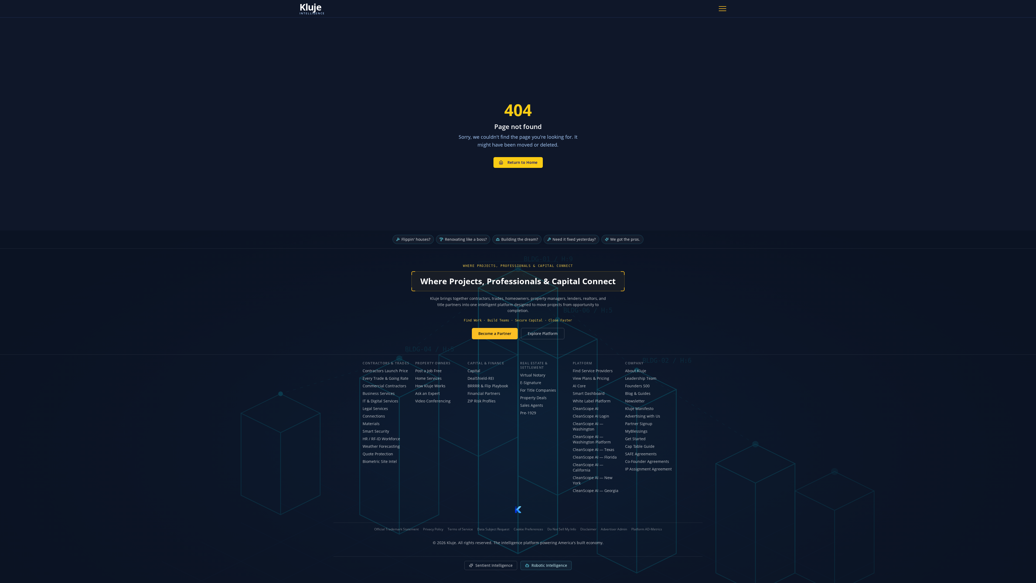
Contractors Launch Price (385, 370)
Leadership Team (640, 378)
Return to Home (522, 162)
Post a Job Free (428, 370)
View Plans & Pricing (591, 378)
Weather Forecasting (381, 446)
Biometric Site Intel (380, 461)
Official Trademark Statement (396, 529)
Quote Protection (378, 453)
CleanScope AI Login (591, 416)
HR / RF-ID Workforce (381, 438)
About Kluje (635, 370)
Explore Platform (543, 333)
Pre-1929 (528, 412)
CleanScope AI (585, 408)
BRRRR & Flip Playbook (488, 385)
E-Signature (530, 382)
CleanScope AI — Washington (588, 426)
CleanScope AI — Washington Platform (592, 439)
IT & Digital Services (380, 401)
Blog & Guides (637, 393)
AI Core (579, 385)
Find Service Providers (593, 370)
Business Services (379, 393)
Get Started (635, 438)
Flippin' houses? (415, 239)
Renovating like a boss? (466, 239)
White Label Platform (592, 401)
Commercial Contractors (384, 385)
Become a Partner (494, 333)
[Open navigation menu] (722, 8)
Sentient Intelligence (494, 565)
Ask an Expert (427, 393)
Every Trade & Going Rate (385, 378)
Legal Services (375, 408)
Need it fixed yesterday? (574, 239)
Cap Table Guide (640, 446)
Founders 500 (637, 385)
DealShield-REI (481, 378)
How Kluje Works (430, 385)
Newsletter (635, 401)
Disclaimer (588, 529)
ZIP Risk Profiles (482, 401)
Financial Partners (484, 393)
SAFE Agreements (641, 453)
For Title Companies (538, 390)
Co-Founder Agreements (647, 461)
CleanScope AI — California (588, 467)
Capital (474, 370)
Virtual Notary (532, 375)
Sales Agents (531, 405)
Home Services (428, 378)
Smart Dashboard (589, 393)
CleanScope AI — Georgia (595, 490)
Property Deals (533, 397)
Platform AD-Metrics (646, 529)
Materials (371, 423)
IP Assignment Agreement (648, 469)
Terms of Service (460, 529)
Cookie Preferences (528, 529)
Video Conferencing (433, 401)
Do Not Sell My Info (561, 529)
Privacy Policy (433, 529)
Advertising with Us (642, 416)
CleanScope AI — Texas (593, 449)
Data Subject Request (493, 529)
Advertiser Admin (614, 529)
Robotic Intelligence (549, 565)
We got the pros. (625, 239)
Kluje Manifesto (639, 408)
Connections (374, 416)
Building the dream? (519, 239)
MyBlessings (636, 431)
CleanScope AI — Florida (595, 457)
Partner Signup (638, 423)
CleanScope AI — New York (592, 480)
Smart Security (376, 431)
